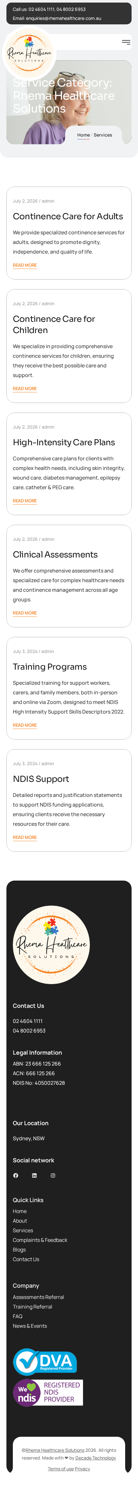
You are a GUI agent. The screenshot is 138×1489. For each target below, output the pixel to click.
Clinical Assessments (55, 554)
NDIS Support (41, 779)
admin (48, 201)
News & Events (30, 1325)
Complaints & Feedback (40, 1239)
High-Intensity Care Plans (64, 442)
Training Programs (50, 667)
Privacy (82, 1469)
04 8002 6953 (29, 1030)
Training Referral (32, 1306)
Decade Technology (95, 1458)
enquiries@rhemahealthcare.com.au (63, 18)
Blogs (19, 1249)
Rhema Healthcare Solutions (55, 1450)
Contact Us (26, 1259)
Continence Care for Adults (68, 216)
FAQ (17, 1316)
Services (23, 1230)
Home (83, 135)
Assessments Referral (38, 1297)
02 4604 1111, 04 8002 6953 (57, 9)
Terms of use (61, 1469)
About (20, 1220)
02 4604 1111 (28, 1021)
